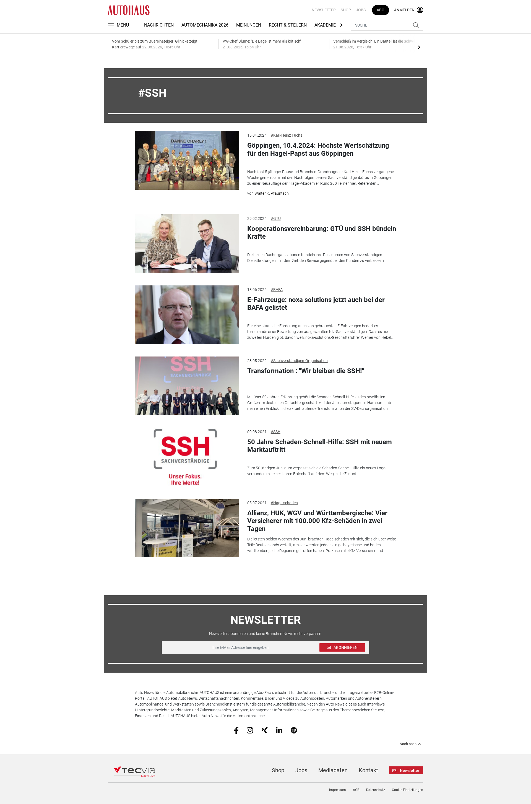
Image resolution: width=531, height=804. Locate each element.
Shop (346, 10)
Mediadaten (333, 770)
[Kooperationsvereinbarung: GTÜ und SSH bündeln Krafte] (187, 243)
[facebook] (236, 730)
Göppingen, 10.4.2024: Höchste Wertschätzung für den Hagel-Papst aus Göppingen (318, 149)
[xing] (264, 730)
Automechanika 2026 (204, 25)
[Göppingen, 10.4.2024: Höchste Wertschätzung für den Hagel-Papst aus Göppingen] (187, 160)
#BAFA (277, 289)
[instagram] (250, 730)
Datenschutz (375, 790)
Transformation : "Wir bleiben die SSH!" (305, 371)
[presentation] (419, 47)
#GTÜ (276, 218)
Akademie (325, 25)
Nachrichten (159, 25)
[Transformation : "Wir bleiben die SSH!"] (187, 386)
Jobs (361, 10)
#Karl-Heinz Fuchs (286, 135)
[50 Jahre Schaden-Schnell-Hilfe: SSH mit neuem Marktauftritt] (187, 457)
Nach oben (408, 744)
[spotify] (294, 730)
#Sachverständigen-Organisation (299, 360)
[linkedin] (279, 730)
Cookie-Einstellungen (407, 790)
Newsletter (324, 10)
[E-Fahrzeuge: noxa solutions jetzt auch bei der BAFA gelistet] (187, 314)
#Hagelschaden (284, 503)
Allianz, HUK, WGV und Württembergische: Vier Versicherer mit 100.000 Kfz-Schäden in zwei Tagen (317, 521)
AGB (356, 790)
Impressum (337, 790)
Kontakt (368, 770)
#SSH (275, 432)
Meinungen (248, 25)
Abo (380, 10)
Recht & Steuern (288, 25)
